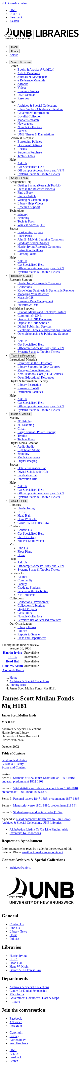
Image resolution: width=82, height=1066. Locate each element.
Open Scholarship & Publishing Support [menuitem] (43, 333)
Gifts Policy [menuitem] (25, 612)
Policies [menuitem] (22, 630)
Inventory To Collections (25, 833)
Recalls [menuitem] (22, 148)
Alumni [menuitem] (22, 576)
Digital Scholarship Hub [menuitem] (33, 471)
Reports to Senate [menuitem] (29, 634)
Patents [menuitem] (22, 130)
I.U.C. (12, 657)
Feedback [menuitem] (16, 1057)
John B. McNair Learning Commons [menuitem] (41, 239)
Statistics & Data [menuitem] (28, 305)
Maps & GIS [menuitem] (26, 297)
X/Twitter (16, 1022)
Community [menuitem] (25, 580)
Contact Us (17, 924)
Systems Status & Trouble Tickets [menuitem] (39, 174)
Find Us (15, 928)
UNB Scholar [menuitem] (26, 94)
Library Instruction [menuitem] (29, 384)
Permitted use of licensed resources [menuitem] (39, 620)
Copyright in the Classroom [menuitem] (35, 363)
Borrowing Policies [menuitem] (30, 141)
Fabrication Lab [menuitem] (27, 475)
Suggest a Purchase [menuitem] (30, 152)
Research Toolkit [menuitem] (28, 388)
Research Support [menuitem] (29, 207)
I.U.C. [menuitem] (21, 512)
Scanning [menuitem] (23, 217)
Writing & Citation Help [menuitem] (33, 199)
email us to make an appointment (42, 852)
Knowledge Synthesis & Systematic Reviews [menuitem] (46, 290)
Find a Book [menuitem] (25, 192)
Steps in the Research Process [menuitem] (36, 189)
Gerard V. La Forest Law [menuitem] (33, 522)
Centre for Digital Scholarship (28, 990)
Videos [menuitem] (22, 87)
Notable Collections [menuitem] (30, 127)
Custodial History (13, 763)
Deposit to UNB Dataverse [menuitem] (35, 319)
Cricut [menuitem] (21, 428)
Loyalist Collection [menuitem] (29, 116)
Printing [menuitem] (22, 214)
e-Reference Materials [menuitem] (31, 80)
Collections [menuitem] (25, 287)
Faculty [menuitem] (22, 584)
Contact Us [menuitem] (25, 530)
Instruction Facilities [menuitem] (30, 250)
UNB (13, 10)
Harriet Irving (12, 652)
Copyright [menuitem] (16, 1032)
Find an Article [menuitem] (27, 196)
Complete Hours (13, 670)
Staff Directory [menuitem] (27, 537)
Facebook (16, 1018)
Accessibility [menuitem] (18, 1039)
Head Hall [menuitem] (24, 515)
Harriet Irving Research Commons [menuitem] (39, 246)
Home (13, 677)
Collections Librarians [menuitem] (31, 605)
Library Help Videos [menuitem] (30, 203)
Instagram (16, 1025)
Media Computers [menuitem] (29, 457)
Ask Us (15, 13)
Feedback (16, 17)
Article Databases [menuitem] (29, 73)
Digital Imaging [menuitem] (27, 461)
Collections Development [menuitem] (33, 602)
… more (15, 1001)
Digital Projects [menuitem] (27, 609)
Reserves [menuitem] (23, 98)
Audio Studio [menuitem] (26, 446)
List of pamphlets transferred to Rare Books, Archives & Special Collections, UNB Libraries (36, 820)
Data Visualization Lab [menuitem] (32, 468)
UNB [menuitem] (13, 1050)
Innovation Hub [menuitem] (27, 479)
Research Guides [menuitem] (28, 91)
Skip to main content (14, 3)
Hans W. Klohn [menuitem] (27, 519)
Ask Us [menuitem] (22, 163)
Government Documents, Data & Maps (34, 998)
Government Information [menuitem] (33, 112)
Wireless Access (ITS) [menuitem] (31, 225)
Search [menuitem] (14, 1061)
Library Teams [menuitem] (27, 627)
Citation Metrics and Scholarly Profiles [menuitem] (42, 312)
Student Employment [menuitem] (31, 540)
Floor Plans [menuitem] (25, 235)
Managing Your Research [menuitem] (33, 294)
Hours (14, 51)
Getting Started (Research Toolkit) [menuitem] (39, 185)
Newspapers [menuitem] (25, 123)
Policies (14, 938)
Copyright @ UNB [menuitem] (30, 315)
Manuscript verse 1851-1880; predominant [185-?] (44, 805)
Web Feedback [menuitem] (19, 1043)
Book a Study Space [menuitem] (30, 232)
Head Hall (12, 661)
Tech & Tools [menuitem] (26, 156)
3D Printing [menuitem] (25, 421)
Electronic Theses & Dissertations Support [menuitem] (44, 330)
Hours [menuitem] (21, 555)
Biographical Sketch (14, 760)
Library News (18, 931)
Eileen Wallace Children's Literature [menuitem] (40, 109)
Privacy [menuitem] (14, 1036)
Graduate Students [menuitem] (29, 587)
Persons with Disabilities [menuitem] (33, 591)
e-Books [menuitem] (23, 84)
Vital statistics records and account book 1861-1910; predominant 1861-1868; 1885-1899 (40, 789)
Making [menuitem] (20, 413)
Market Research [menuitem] (28, 120)
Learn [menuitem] (19, 177)
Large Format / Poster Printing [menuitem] (37, 432)
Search (14, 21)
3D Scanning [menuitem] (26, 425)
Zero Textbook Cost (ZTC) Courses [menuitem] (40, 374)
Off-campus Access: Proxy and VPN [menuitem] (41, 170)
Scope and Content (13, 767)
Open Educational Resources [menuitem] (36, 377)
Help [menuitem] (18, 500)
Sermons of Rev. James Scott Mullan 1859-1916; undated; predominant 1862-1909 (38, 779)
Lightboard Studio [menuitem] (29, 450)
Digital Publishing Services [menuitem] (35, 326)
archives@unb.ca (20, 867)
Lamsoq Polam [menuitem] (27, 253)
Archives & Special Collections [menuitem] (37, 105)
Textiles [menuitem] (22, 435)
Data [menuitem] (21, 275)
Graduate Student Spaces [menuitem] (33, 243)
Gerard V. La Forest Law (25, 970)
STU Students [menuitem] (26, 594)
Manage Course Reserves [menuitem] (34, 370)
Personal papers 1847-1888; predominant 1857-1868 (46, 798)
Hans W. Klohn (12, 665)
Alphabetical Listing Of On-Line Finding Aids (39, 829)
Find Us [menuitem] (23, 548)
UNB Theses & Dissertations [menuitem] (36, 134)
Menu (14, 46)
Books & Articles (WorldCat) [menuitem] (36, 69)
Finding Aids (18, 684)
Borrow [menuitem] (21, 62)
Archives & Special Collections (29, 681)
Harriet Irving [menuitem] (26, 508)
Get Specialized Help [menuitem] (31, 166)
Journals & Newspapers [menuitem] (32, 76)
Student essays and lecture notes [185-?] (38, 812)
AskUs (14, 55)
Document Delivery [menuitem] (30, 145)
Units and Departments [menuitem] (32, 638)
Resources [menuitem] (23, 355)
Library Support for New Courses (39, 366)
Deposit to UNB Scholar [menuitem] (33, 323)
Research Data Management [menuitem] (35, 301)
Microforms (17, 994)
